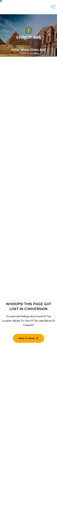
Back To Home (27, 338)
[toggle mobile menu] (52, 7)
